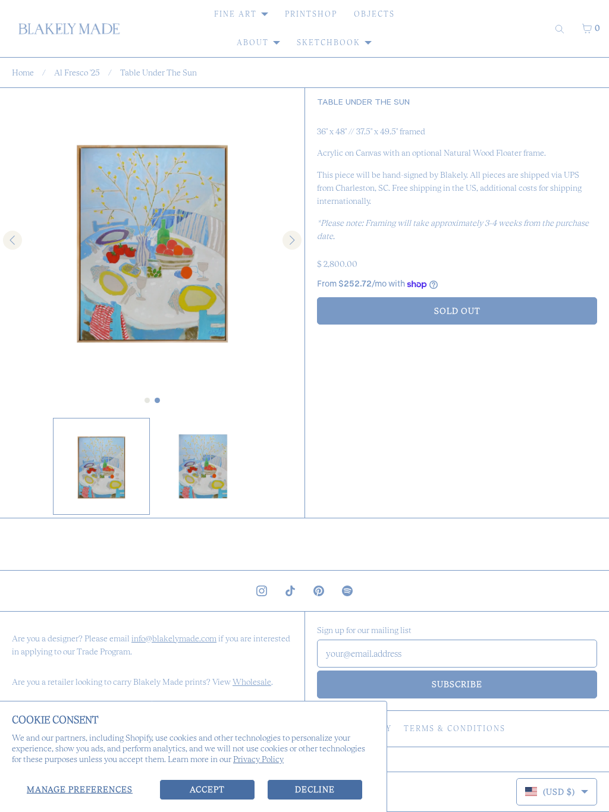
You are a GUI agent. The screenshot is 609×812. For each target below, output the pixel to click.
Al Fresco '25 (77, 72)
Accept (207, 789)
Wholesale (252, 682)
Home (23, 72)
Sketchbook (328, 42)
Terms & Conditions (455, 728)
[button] (101, 466)
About (253, 42)
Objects (374, 14)
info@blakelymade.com (173, 638)
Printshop (311, 14)
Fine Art (235, 14)
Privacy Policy (258, 759)
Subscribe (457, 684)
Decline (315, 789)
